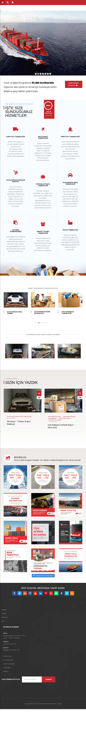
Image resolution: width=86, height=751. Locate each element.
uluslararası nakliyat (55, 420)
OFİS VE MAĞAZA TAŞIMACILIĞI (67, 312)
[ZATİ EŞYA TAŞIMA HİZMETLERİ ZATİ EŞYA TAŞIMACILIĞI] (43, 560)
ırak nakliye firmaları (54, 416)
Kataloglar (7, 668)
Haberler (5, 617)
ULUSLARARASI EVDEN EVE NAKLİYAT (42, 312)
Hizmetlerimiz (8, 660)
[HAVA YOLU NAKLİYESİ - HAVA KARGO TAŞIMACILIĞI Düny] (70, 477)
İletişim (5, 671)
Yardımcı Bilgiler (9, 664)
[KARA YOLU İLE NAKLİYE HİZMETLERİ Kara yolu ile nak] (43, 477)
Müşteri (4, 610)
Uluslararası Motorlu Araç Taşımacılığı (19, 416)
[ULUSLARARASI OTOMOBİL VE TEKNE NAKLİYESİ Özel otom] (70, 532)
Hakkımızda (7, 656)
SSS (3, 621)
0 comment (53, 422)
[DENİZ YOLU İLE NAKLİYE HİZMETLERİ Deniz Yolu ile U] (15, 477)
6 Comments (11, 418)
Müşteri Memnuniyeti (48, 112)
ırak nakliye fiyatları (69, 416)
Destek (4, 613)
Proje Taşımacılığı (64, 418)
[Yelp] (51, 593)
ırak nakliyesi (52, 418)
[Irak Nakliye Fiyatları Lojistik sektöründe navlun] (15, 560)
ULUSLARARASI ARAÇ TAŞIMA (14, 312)
